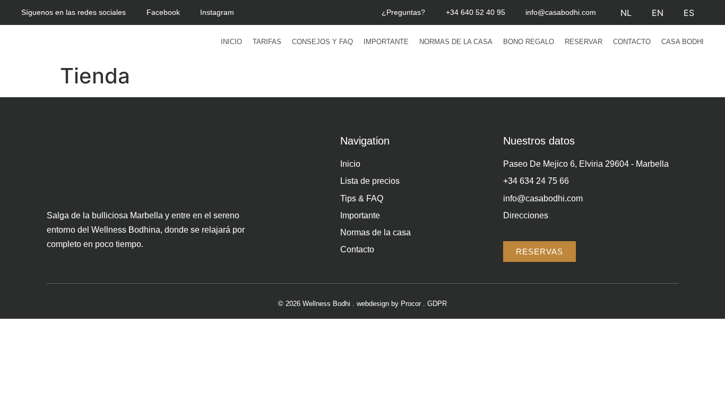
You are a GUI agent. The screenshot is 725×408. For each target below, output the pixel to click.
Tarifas (267, 42)
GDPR (437, 304)
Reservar (583, 42)
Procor (411, 304)
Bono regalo (528, 42)
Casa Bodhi (682, 42)
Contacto (632, 42)
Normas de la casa (456, 42)
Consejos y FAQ (322, 42)
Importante (386, 42)
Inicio (231, 42)
